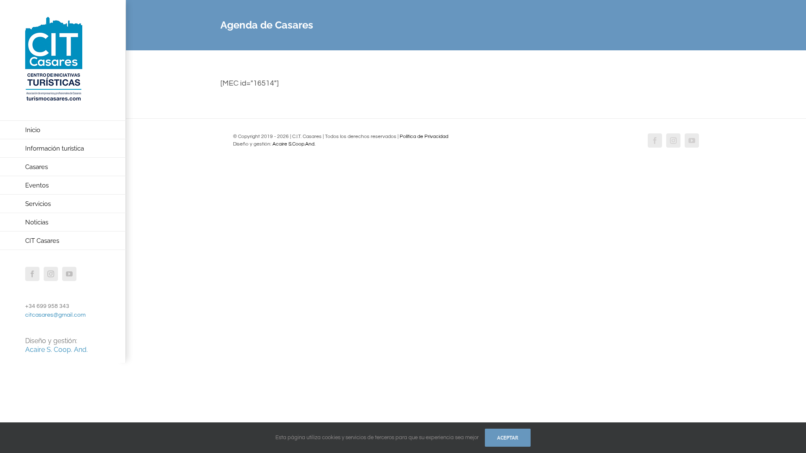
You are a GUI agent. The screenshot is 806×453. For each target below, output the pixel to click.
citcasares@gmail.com (55, 315)
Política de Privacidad (424, 136)
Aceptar (507, 437)
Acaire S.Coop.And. (293, 144)
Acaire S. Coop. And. (56, 350)
